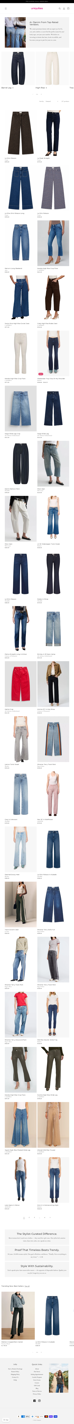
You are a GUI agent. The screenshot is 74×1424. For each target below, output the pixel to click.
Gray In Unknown (11, 819)
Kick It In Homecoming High (47, 1205)
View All (27, 1286)
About (37, 1369)
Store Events (36, 1380)
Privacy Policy (37, 1394)
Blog (37, 1388)
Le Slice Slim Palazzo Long (14, 213)
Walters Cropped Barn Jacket (12, 1342)
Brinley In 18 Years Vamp (46, 654)
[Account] (64, 8)
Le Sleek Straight (43, 158)
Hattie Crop (9, 709)
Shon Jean (41, 489)
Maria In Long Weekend (13, 268)
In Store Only (53, 484)
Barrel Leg (6, 88)
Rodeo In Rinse (42, 599)
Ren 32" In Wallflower (45, 819)
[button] (6, 8)
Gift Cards (37, 1385)
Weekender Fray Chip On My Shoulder (51, 378)
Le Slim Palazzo (10, 158)
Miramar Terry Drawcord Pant (15, 1040)
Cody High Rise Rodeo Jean (47, 323)
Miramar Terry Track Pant (46, 764)
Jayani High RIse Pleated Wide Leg (17, 1150)
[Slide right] (41, 94)
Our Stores (37, 1371)
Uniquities (39, 1420)
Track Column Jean (12, 929)
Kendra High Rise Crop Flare (47, 268)
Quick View (20, 153)
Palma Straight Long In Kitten (16, 654)
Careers (37, 1383)
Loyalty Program (37, 1377)
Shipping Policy (15, 1374)
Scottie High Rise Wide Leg (47, 1095)
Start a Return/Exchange (15, 1369)
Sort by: (42, 101)
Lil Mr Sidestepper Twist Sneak (48, 544)
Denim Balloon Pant (12, 489)
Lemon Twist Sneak (12, 764)
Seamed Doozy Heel (12, 874)
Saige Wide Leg (43, 433)
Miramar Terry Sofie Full (46, 929)
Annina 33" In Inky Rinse (46, 709)
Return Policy (15, 1371)
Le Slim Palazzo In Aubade (47, 874)
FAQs (15, 1380)
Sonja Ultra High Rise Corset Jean (17, 323)
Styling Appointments (37, 1374)
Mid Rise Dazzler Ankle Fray (47, 1040)
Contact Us (15, 1377)
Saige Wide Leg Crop (12, 433)
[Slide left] (33, 94)
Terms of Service (37, 1391)
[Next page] (50, 1217)
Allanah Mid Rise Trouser (46, 1150)
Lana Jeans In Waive (12, 1205)
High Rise (40, 88)
